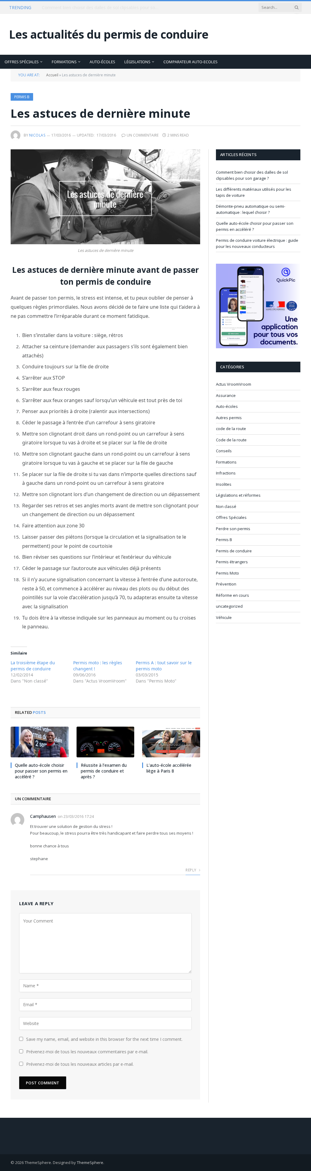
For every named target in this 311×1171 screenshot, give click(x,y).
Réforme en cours (232, 595)
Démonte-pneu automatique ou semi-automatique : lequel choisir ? (250, 209)
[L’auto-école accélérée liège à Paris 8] (171, 742)
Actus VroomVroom (233, 384)
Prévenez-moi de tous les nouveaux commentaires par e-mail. (87, 1052)
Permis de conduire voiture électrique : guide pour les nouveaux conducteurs (257, 243)
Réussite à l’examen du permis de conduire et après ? (104, 771)
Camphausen (43, 816)
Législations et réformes (238, 495)
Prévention (226, 584)
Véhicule (224, 617)
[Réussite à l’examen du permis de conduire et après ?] (106, 742)
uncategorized (229, 606)
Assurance (226, 395)
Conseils (224, 450)
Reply (191, 870)
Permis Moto (227, 573)
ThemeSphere (90, 1162)
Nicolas (37, 135)
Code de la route (231, 440)
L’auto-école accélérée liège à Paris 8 (168, 768)
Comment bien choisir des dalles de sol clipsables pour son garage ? (252, 175)
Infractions (226, 473)
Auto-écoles (102, 61)
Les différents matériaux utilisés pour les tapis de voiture (97, 7)
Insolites (223, 484)
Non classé (226, 506)
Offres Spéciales (22, 61)
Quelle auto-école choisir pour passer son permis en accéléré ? (41, 771)
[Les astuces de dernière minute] (105, 196)
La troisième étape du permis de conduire (33, 666)
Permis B (21, 96)
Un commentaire (143, 135)
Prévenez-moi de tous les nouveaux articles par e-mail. (80, 1064)
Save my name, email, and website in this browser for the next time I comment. (104, 1039)
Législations (137, 61)
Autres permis (229, 417)
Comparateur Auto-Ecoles (190, 61)
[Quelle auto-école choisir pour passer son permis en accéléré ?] (40, 742)
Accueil (52, 75)
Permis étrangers (232, 562)
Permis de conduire (234, 551)
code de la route (231, 428)
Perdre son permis (233, 528)
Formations (64, 61)
